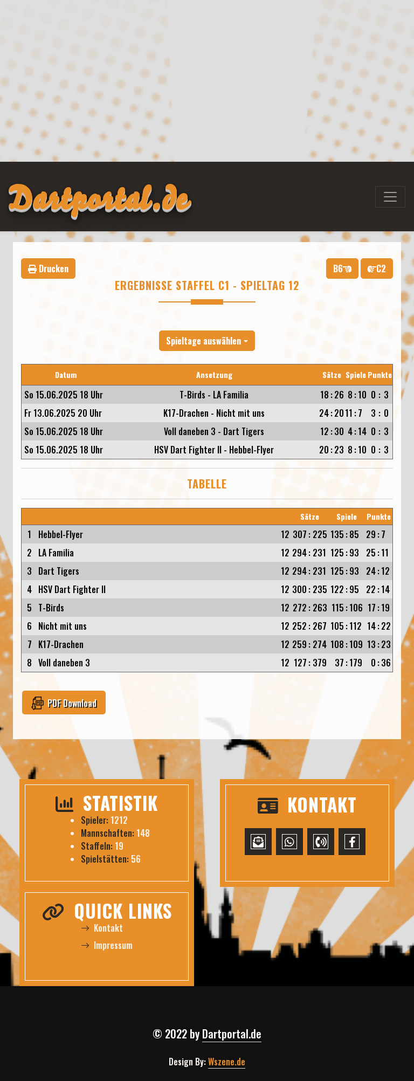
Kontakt (108, 927)
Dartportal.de (231, 1033)
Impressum (113, 945)
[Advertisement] (207, 80)
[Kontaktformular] (258, 841)
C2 (381, 268)
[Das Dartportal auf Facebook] (352, 841)
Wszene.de (226, 1061)
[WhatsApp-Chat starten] (289, 841)
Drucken (52, 268)
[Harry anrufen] (320, 841)
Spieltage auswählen (203, 340)
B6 (338, 268)
